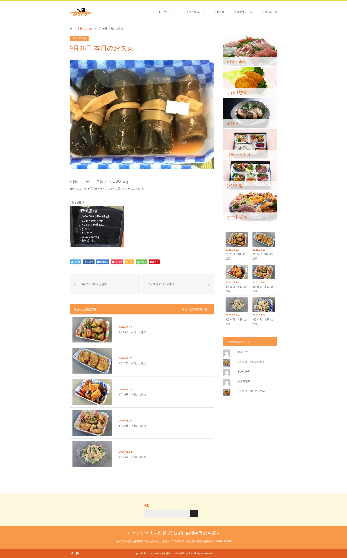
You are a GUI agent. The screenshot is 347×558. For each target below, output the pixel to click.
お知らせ (219, 12)
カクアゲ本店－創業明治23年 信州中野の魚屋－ (173, 533)
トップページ (166, 12)
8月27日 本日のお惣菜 (251, 361)
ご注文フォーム (243, 12)
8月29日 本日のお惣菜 (251, 391)
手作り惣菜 (244, 381)
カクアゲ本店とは (194, 12)
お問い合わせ (269, 12)
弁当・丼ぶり (245, 352)
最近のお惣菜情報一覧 (194, 309)
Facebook (72, 553)
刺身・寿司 (244, 371)
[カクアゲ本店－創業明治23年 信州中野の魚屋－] (91, 12)
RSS (78, 553)
